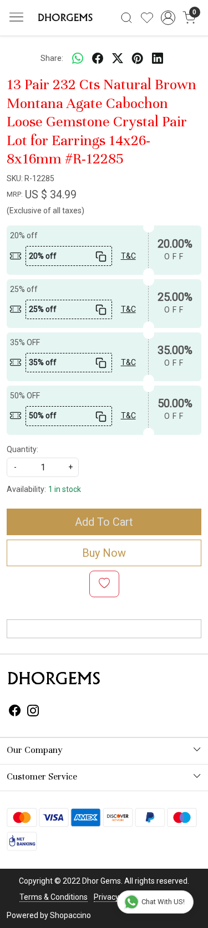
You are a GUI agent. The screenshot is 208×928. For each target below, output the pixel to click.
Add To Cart (104, 522)
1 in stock (64, 489)
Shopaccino (70, 915)
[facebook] (98, 58)
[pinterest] (138, 58)
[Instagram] (33, 712)
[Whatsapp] (78, 58)
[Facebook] (15, 712)
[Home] (64, 17)
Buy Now (104, 553)
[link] (126, 17)
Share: (51, 58)
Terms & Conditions (53, 897)
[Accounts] (168, 18)
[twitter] (118, 58)
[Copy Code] (100, 256)
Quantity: (22, 449)
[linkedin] (158, 58)
